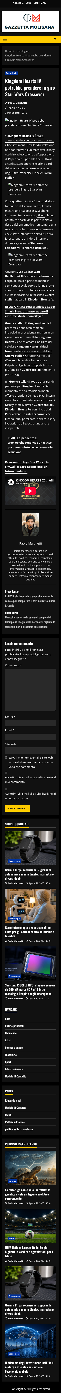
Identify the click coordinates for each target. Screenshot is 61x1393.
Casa (7, 1019)
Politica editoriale (15, 1122)
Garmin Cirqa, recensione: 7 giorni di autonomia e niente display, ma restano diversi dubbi (29, 874)
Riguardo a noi (13, 1100)
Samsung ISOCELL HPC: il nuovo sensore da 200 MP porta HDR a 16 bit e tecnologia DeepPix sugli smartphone (30, 989)
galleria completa (32, 365)
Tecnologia (11, 73)
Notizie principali (14, 1026)
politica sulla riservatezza (19, 1129)
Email (9, 730)
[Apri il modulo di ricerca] (55, 39)
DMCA (8, 1115)
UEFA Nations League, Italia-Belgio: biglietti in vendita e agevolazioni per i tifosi (29, 1251)
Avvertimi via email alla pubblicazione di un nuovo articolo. (30, 796)
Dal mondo (11, 1033)
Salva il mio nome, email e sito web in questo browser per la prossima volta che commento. (31, 762)
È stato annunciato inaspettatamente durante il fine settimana (29, 140)
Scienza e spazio (14, 1047)
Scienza (12, 1180)
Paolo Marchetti (17, 102)
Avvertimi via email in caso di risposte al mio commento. (30, 779)
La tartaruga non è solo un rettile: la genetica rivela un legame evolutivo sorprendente (27, 1194)
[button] (5, 39)
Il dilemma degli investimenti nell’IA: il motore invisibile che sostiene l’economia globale (29, 1367)
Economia (14, 1353)
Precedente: (30, 598)
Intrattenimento (14, 1069)
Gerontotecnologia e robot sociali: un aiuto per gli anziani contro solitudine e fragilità (29, 931)
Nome (10, 716)
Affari (8, 1040)
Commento (13, 665)
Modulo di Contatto (15, 1076)
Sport (8, 1062)
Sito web (10, 744)
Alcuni (41, 215)
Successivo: (30, 620)
